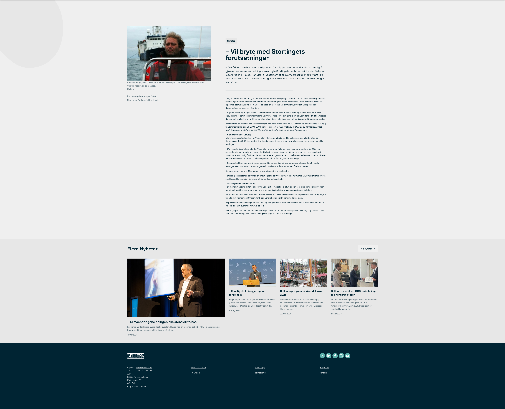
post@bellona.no (144, 367)
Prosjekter (324, 367)
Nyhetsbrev (260, 373)
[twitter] (322, 355)
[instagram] (341, 355)
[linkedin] (328, 355)
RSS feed (195, 373)
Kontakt (323, 373)
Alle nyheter (366, 249)
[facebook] (335, 355)
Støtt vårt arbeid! (198, 367)
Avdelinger (260, 367)
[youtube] (347, 355)
